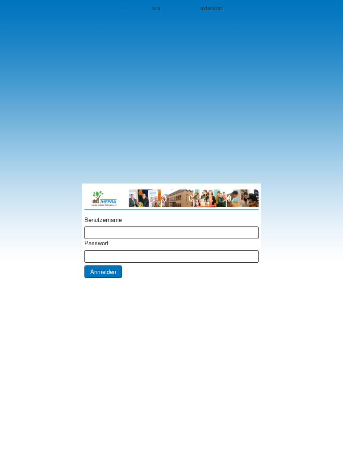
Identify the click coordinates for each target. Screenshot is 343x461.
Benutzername (103, 220)
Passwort (96, 243)
